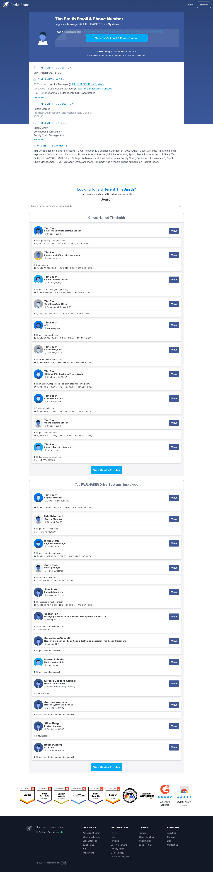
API (84, 848)
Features (143, 833)
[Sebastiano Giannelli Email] (38, 641)
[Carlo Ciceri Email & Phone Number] (38, 567)
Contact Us (172, 845)
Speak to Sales (146, 845)
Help (113, 837)
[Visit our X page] (65, 863)
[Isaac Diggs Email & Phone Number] (38, 543)
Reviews (115, 841)
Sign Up (204, 4)
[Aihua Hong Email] (38, 726)
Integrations (88, 852)
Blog (169, 841)
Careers (171, 837)
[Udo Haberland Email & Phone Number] (38, 519)
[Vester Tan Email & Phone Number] (38, 616)
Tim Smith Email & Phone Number (89, 18)
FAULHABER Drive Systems (101, 24)
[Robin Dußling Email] (38, 747)
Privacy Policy (117, 848)
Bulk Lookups (89, 845)
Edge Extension (90, 841)
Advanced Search (91, 833)
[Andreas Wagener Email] (38, 705)
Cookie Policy (117, 852)
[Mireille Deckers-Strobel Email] (38, 683)
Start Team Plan (147, 837)
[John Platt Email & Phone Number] (38, 592)
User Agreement (119, 845)
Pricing (114, 833)
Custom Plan (145, 841)
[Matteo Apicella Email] (38, 662)
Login (190, 4)
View (174, 230)
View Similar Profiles (106, 470)
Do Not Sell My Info (120, 856)
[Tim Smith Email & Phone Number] (43, 36)
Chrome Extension (91, 837)
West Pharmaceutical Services (95, 88)
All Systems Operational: (48, 832)
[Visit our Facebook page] (62, 863)
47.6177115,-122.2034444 (51, 827)
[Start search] (180, 206)
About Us (171, 833)
